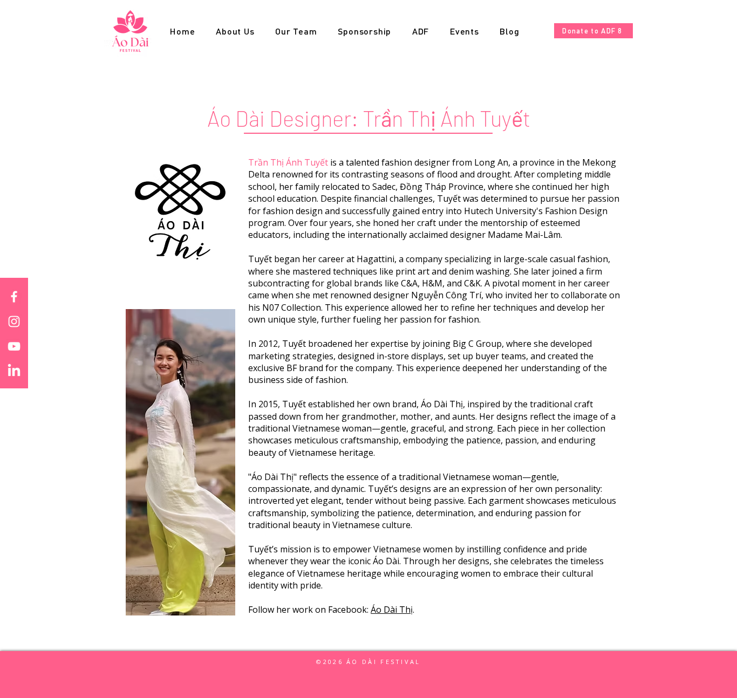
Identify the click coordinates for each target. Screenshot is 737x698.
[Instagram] (14, 321)
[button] (296, 31)
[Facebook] (14, 296)
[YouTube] (14, 346)
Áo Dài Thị (392, 609)
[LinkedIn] (14, 371)
